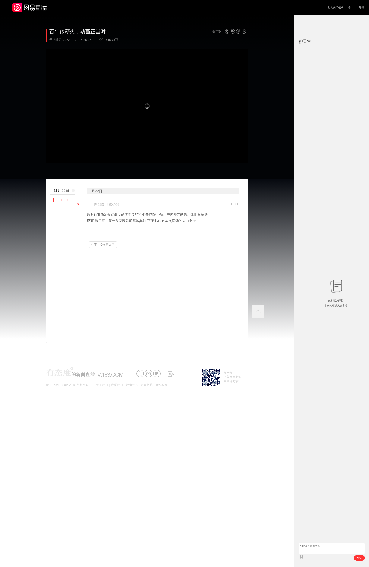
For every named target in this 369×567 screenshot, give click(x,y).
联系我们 (117, 385)
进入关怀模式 (335, 7)
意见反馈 (162, 385)
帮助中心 (132, 385)
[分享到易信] (227, 31)
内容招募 (147, 385)
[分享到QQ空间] (244, 31)
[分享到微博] (238, 31)
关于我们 (102, 385)
